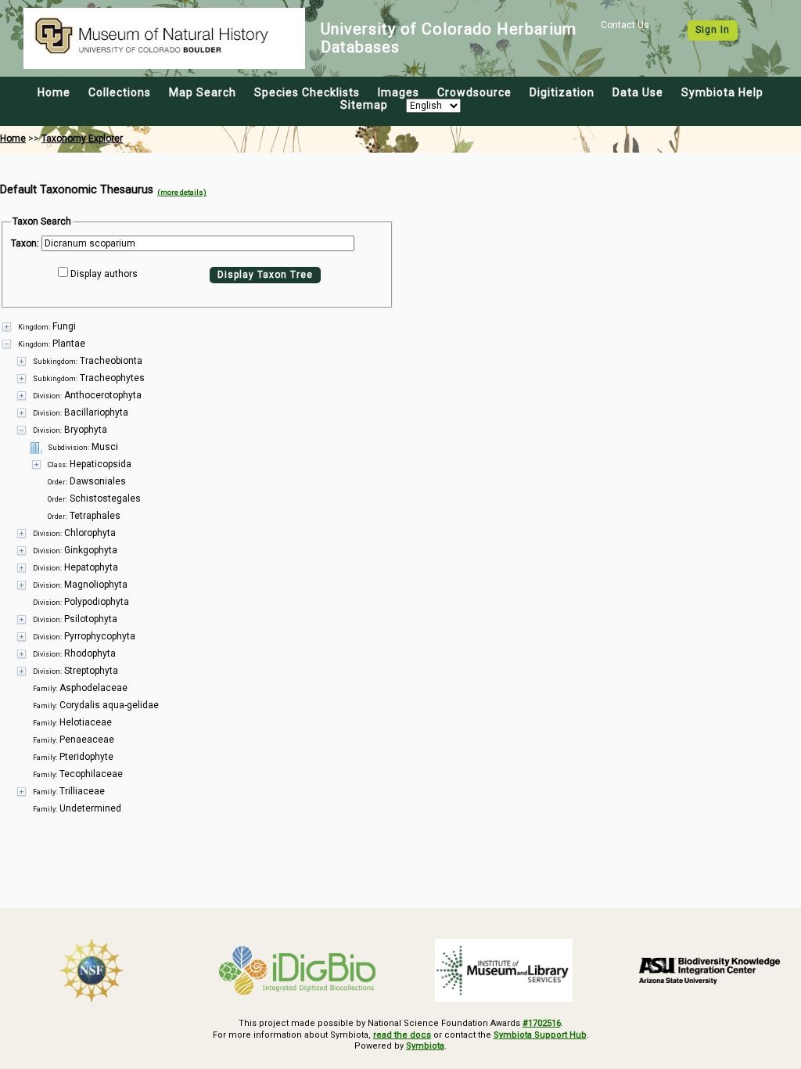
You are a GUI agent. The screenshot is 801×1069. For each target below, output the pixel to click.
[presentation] (400, 567)
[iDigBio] (298, 970)
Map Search (202, 92)
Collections (119, 92)
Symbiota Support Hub (540, 1035)
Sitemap (364, 105)
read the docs (402, 1035)
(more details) (182, 192)
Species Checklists (307, 92)
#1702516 (542, 1023)
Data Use (637, 92)
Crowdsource (474, 92)
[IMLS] (503, 970)
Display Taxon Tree (265, 274)
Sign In (712, 29)
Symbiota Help (722, 92)
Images (398, 92)
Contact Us (625, 25)
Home (54, 92)
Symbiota (425, 1046)
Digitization (562, 92)
